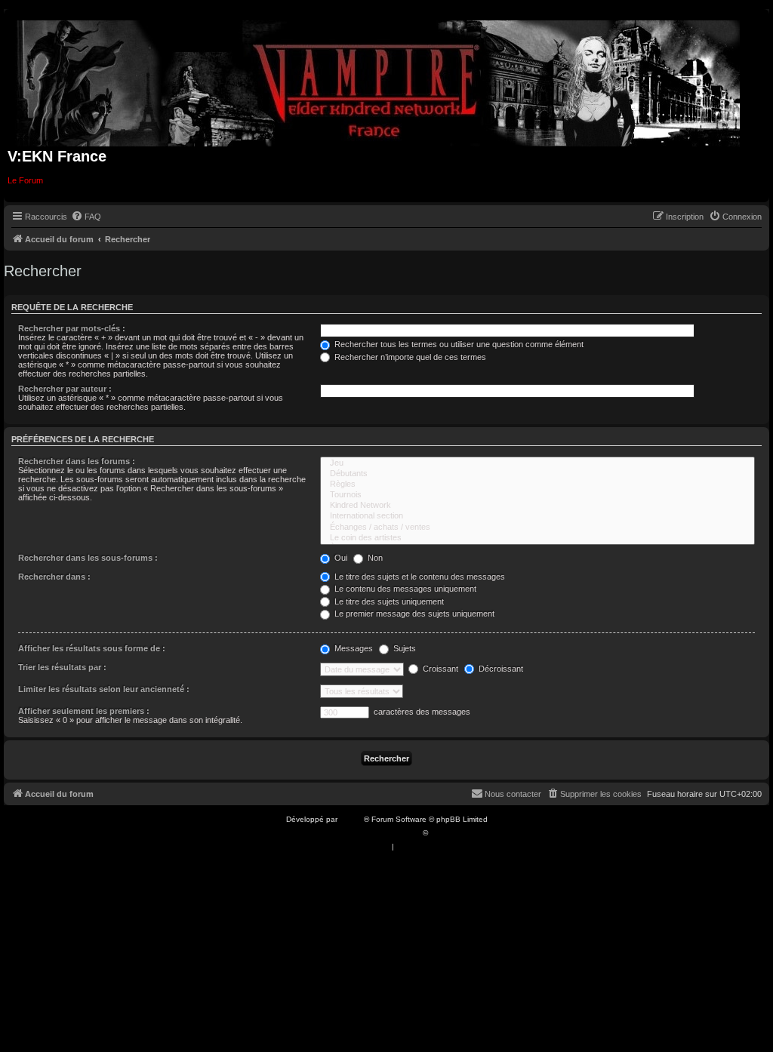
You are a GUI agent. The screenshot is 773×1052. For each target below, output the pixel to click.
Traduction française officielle (369, 833)
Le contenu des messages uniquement (404, 588)
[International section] (537, 516)
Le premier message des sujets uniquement (413, 613)
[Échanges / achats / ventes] (537, 527)
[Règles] (537, 484)
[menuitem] (86, 217)
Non (374, 557)
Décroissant (499, 668)
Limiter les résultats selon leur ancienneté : (103, 689)
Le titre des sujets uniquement (388, 601)
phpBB (352, 819)
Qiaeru (442, 833)
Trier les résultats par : (62, 667)
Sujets (403, 648)
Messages (352, 648)
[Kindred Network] (537, 505)
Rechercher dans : (54, 576)
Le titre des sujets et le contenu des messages (418, 576)
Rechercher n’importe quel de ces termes (409, 356)
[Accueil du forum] (379, 80)
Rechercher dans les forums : (76, 461)
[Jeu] (537, 463)
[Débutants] (537, 474)
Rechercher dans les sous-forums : (88, 557)
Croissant (439, 668)
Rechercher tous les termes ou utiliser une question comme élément (458, 344)
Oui (339, 557)
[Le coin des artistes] (537, 538)
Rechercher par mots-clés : (71, 328)
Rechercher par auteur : (65, 388)
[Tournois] (537, 495)
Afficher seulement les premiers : (83, 710)
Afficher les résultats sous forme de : (91, 648)
